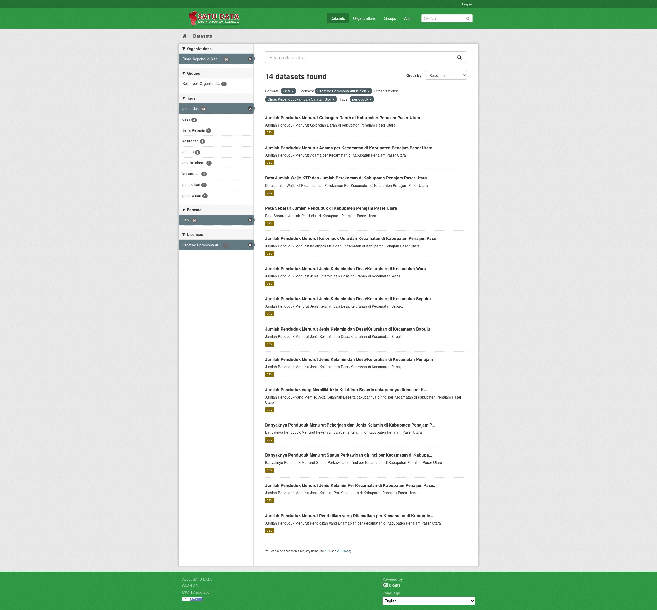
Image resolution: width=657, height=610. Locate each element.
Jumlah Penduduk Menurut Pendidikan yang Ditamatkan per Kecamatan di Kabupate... (349, 515)
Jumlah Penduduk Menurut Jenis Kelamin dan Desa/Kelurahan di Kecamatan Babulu (347, 329)
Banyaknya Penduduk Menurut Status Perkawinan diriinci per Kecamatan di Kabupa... (348, 455)
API (327, 551)
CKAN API (190, 585)
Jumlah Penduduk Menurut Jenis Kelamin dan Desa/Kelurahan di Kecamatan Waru (345, 269)
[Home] (184, 35)
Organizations (364, 18)
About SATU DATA (197, 579)
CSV (269, 132)
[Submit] (468, 18)
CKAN (391, 585)
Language (391, 592)
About (409, 18)
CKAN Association (196, 592)
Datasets (338, 18)
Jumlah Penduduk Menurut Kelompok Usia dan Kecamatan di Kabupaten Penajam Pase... (352, 238)
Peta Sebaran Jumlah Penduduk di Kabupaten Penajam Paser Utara (331, 208)
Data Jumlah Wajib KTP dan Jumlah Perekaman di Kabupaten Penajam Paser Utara (346, 178)
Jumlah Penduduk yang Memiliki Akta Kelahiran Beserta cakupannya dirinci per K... (346, 389)
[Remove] (292, 91)
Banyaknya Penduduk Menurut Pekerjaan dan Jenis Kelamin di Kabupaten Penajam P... (350, 425)
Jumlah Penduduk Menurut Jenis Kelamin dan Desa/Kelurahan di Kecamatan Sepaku (348, 299)
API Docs (343, 551)
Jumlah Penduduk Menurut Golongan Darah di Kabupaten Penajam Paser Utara (342, 117)
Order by (413, 75)
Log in (467, 4)
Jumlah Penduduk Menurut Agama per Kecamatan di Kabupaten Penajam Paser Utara (348, 148)
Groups (390, 18)
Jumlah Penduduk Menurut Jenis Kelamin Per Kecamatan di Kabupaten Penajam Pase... (350, 485)
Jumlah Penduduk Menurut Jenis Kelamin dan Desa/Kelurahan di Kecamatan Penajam (349, 359)
